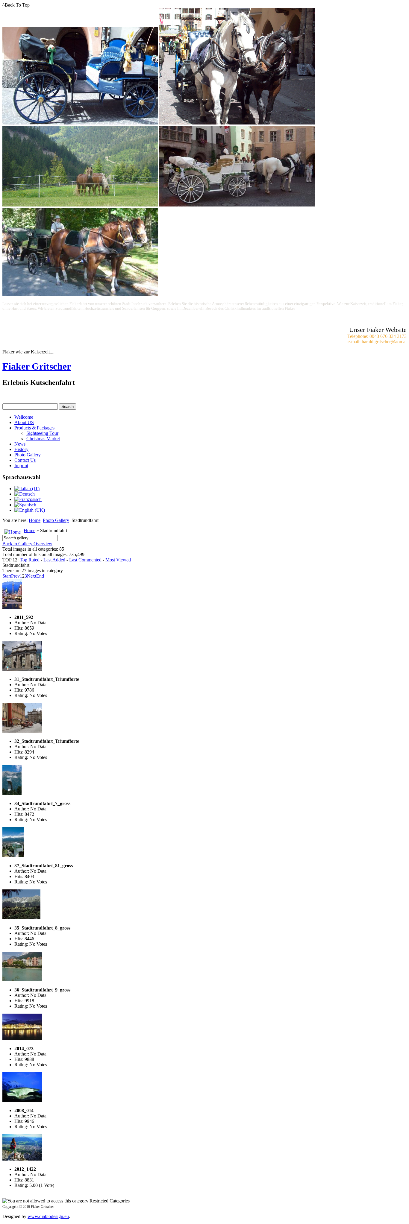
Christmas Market (43, 438)
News (19, 444)
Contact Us (25, 460)
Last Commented (85, 559)
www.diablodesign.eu (48, 1216)
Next (31, 575)
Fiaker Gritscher (36, 366)
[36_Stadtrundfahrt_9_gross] (22, 979)
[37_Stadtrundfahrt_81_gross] (13, 855)
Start (6, 575)
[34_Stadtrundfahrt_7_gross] (12, 793)
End (40, 575)
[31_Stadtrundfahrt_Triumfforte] (22, 669)
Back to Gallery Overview (27, 543)
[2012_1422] (22, 1158)
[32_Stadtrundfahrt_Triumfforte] (22, 731)
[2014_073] (22, 1038)
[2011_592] (12, 607)
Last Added (54, 559)
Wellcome (23, 417)
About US (24, 422)
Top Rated (30, 559)
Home (34, 520)
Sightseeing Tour (42, 433)
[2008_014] (22, 1100)
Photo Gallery (27, 454)
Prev (15, 575)
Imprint (21, 465)
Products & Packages (34, 427)
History (21, 449)
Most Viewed (118, 559)
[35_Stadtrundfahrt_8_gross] (21, 917)
